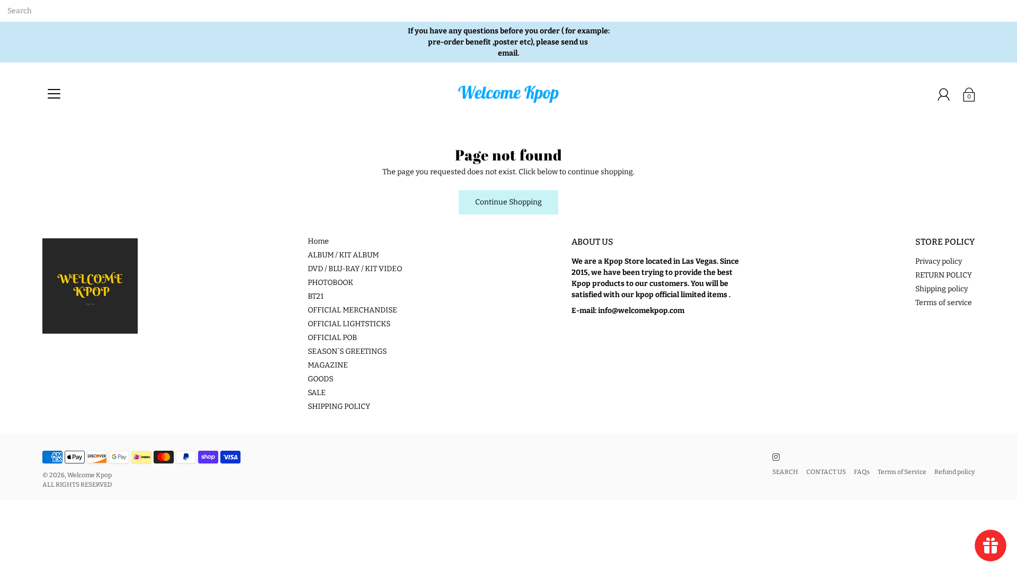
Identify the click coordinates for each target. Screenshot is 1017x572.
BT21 (316, 296)
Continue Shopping (508, 202)
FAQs (862, 472)
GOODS (320, 378)
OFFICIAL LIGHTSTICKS (349, 323)
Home (318, 241)
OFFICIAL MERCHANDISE (352, 310)
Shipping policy (941, 288)
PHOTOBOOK (330, 282)
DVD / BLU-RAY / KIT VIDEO (355, 268)
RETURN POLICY (943, 275)
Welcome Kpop (89, 475)
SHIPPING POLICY (339, 406)
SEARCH (785, 472)
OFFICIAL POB (332, 337)
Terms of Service (902, 472)
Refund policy (954, 472)
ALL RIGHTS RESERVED (77, 484)
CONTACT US (826, 472)
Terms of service (943, 302)
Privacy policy (938, 261)
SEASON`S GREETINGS (347, 351)
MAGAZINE (328, 365)
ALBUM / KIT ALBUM (343, 255)
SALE (317, 392)
